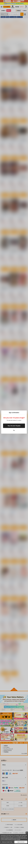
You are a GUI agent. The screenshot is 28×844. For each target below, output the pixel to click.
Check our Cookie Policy (7, 842)
